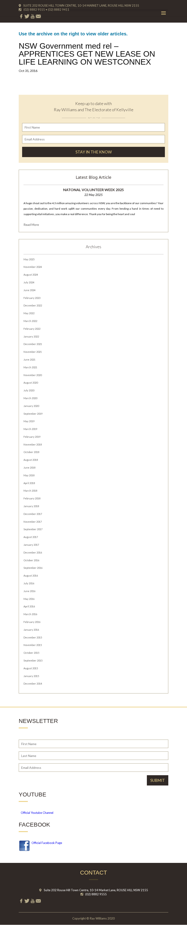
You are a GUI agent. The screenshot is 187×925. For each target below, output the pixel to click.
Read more (31, 225)
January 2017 (31, 544)
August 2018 (30, 459)
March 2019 (30, 428)
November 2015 (32, 644)
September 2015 (32, 660)
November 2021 (32, 351)
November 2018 (32, 444)
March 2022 (30, 320)
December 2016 (32, 552)
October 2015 (31, 652)
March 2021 (30, 367)
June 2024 (29, 290)
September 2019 (32, 413)
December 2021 (32, 344)
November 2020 (32, 375)
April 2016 (29, 606)
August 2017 (30, 536)
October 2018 (31, 452)
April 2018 (29, 483)
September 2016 (32, 567)
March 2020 (30, 398)
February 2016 (31, 621)
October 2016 (31, 560)
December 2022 (32, 305)
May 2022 (28, 313)
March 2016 (30, 614)
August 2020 (30, 382)
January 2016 (31, 629)
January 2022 (31, 336)
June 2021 (29, 359)
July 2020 (28, 390)
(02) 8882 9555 (96, 894)
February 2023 (31, 297)
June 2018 (29, 467)
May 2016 (28, 598)
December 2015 (32, 637)
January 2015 (31, 676)
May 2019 (28, 421)
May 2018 (28, 475)
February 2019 (31, 436)
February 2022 (31, 328)
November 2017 (32, 521)
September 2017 (32, 529)
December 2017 (32, 513)
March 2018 (30, 490)
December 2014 (32, 683)
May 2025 (28, 259)
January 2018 (31, 506)
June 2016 (29, 591)
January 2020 (31, 405)
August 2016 (30, 575)
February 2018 (31, 498)
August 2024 (30, 274)
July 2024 (28, 282)
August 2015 (30, 668)
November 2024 (32, 266)
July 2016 (28, 583)
